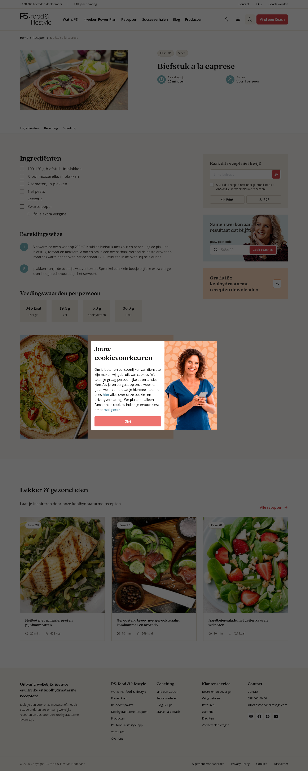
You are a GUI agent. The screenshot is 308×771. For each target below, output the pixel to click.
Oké (127, 421)
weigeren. (112, 409)
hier (106, 394)
